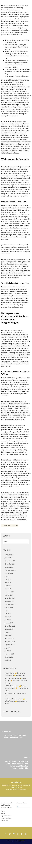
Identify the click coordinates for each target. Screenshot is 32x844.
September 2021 (10, 645)
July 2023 (7, 610)
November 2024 (10, 564)
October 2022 (9, 629)
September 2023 (10, 604)
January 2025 (9, 558)
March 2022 (8, 635)
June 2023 (8, 614)
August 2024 (9, 573)
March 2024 (8, 589)
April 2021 (8, 651)
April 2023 (8, 620)
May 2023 (8, 617)
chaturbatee (5, 32)
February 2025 (9, 555)
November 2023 (10, 598)
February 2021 (9, 654)
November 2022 (10, 626)
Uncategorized (13, 525)
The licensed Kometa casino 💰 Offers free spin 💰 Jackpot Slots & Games (16, 701)
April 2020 (8, 660)
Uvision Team (21, 841)
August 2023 (9, 607)
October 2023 (9, 601)
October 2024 (9, 567)
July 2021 (7, 648)
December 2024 (10, 561)
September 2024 (10, 570)
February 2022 (9, 638)
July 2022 (7, 632)
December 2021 (10, 642)
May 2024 (8, 583)
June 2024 (8, 579)
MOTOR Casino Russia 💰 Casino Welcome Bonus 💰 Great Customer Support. (16, 688)
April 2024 (8, 586)
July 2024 (7, 576)
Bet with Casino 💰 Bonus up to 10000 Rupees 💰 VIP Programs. (15, 674)
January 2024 (9, 595)
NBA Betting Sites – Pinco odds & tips (15, 695)
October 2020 (9, 657)
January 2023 (9, 623)
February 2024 (9, 592)
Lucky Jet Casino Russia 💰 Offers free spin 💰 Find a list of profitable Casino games (16, 680)
